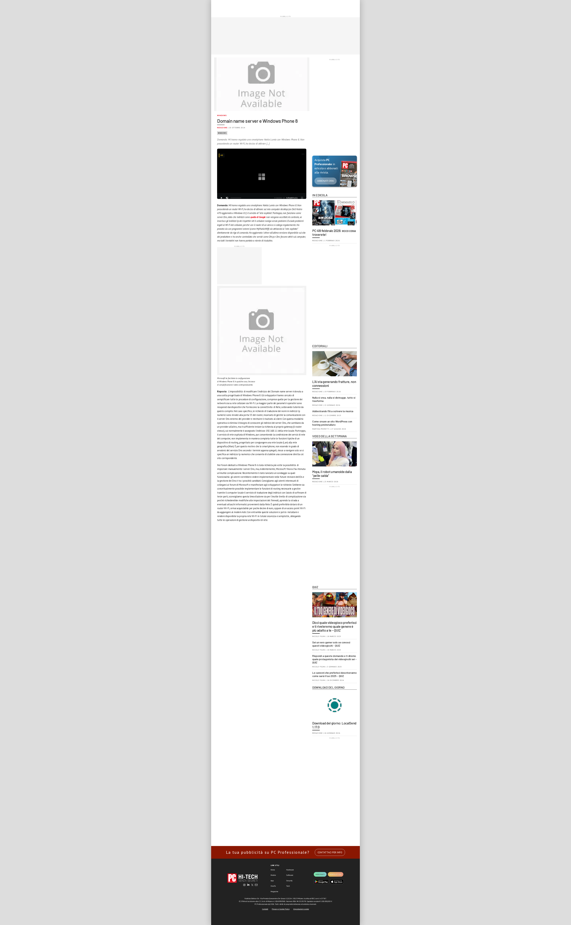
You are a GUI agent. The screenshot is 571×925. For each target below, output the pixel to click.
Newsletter (336, 874)
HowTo (273, 886)
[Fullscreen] (302, 197)
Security (289, 880)
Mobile (273, 875)
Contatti (265, 909)
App (272, 880)
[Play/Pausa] (221, 197)
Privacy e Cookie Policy (281, 909)
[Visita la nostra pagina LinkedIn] (248, 885)
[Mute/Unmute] (227, 197)
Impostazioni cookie (301, 909)
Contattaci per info (330, 852)
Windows (222, 115)
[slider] (235, 198)
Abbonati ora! (325, 181)
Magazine (274, 891)
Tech (288, 886)
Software (289, 875)
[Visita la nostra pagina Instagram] (244, 885)
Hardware (290, 870)
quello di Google (258, 217)
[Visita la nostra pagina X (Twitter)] (252, 885)
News (273, 870)
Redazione (222, 128)
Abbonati (320, 874)
